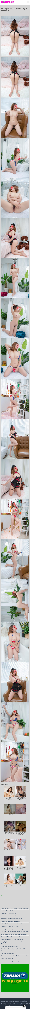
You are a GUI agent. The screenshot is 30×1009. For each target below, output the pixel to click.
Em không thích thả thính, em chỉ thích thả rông (12, 929)
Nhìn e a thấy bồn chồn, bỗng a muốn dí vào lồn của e (13, 923)
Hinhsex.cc (3, 1000)
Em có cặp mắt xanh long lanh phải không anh (11, 918)
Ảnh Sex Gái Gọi (4, 7)
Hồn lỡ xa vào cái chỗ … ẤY (7, 958)
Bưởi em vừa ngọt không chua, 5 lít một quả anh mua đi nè (14, 955)
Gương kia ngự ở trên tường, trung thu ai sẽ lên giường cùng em (15, 949)
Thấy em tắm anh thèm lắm (7, 953)
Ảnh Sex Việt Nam (12, 7)
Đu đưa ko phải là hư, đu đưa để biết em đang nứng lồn (14, 934)
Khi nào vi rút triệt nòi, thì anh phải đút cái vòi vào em (13, 936)
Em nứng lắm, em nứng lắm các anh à (9, 926)
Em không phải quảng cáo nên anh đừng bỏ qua (12, 939)
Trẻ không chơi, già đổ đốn (7, 910)
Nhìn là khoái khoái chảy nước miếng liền (10, 921)
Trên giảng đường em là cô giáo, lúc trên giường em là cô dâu (14, 942)
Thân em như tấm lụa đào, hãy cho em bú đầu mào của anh (15, 931)
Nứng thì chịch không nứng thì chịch (9, 946)
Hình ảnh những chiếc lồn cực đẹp (9, 913)
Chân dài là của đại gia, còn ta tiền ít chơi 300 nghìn (13, 916)
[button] (28, 2)
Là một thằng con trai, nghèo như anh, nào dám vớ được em (15, 961)
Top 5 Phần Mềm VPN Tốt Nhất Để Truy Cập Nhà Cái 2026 (14, 908)
